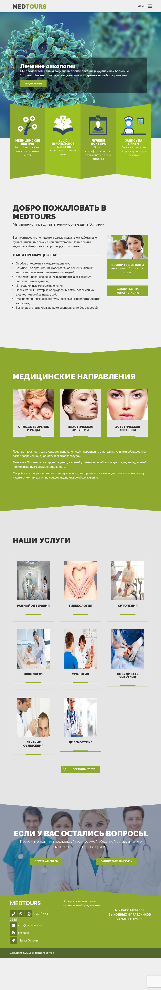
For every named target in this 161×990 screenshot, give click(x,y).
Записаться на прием (117, 861)
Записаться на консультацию (127, 290)
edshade (23, 932)
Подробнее (33, 83)
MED (25, 903)
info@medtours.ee (30, 925)
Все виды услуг (83, 769)
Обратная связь (46, 861)
